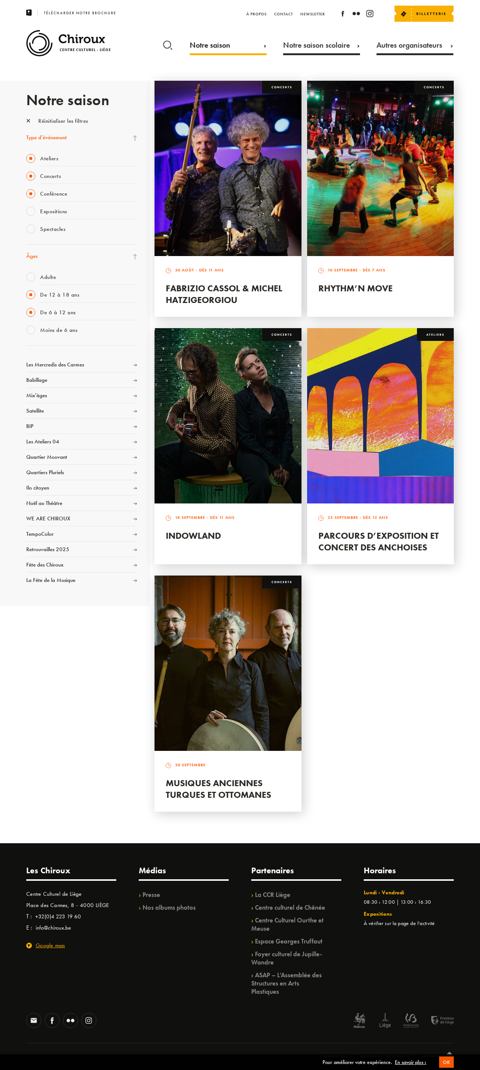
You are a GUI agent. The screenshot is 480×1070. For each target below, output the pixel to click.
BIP (29, 426)
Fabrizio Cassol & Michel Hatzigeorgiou (224, 294)
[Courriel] (33, 1021)
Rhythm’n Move (355, 288)
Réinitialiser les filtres (62, 121)
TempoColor (40, 534)
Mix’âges (36, 395)
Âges (32, 256)
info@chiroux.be (53, 927)
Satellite (35, 410)
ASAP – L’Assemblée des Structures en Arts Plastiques (286, 983)
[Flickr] (356, 15)
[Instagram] (370, 15)
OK (446, 1062)
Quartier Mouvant (46, 457)
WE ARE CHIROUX (48, 518)
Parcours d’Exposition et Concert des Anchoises (378, 541)
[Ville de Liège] (385, 1021)
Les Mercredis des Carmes (55, 364)
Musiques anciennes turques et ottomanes (218, 788)
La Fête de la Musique (50, 580)
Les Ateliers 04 (42, 441)
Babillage (36, 380)
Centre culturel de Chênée (290, 907)
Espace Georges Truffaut (288, 941)
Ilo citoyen (37, 487)
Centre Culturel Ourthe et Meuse (287, 924)
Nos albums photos (169, 907)
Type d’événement (46, 137)
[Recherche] (168, 43)
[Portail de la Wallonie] (359, 1021)
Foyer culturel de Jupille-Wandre (286, 958)
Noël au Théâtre (44, 503)
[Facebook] (343, 15)
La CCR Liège (272, 895)
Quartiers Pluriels (45, 472)
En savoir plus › (410, 1062)
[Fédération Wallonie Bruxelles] (411, 1021)
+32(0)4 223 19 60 (58, 916)
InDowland (193, 535)
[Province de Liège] (437, 1021)
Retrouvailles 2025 (47, 549)
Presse (151, 895)
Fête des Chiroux (44, 564)
